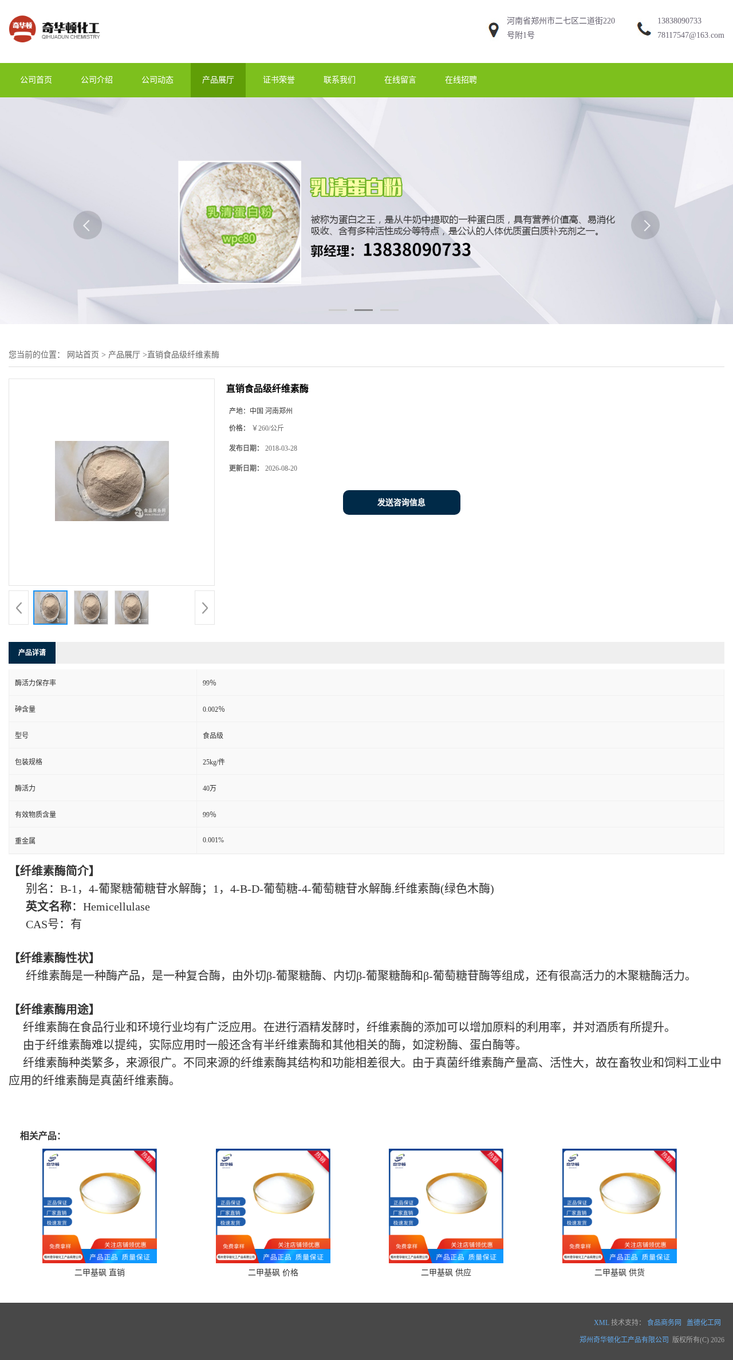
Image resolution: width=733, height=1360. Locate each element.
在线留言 (400, 80)
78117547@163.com (690, 35)
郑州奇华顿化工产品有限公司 (624, 1340)
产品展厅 (218, 80)
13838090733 (679, 21)
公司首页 (36, 80)
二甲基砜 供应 (446, 1272)
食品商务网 (664, 1323)
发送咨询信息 (401, 502)
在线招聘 (461, 80)
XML (601, 1323)
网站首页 (83, 354)
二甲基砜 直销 (99, 1272)
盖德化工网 (704, 1323)
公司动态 (157, 80)
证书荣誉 (279, 80)
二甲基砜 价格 (273, 1272)
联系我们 (340, 80)
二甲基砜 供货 (619, 1272)
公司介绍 (97, 80)
